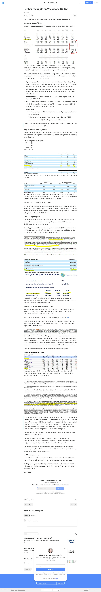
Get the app (56, 590)
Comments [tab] (27, 515)
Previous (29, 505)
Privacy (12, 590)
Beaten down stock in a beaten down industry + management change (41, 540)
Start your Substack (47, 590)
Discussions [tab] (35, 534)
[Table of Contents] (2, 296)
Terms (16, 590)
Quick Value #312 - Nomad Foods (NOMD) (38, 538)
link (68, 317)
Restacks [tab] (33, 515)
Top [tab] (25, 534)
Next (72, 505)
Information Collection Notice (50, 574)
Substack (86, 590)
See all (26, 569)
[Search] (79, 2)
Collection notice (21, 590)
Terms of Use (57, 573)
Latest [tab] (29, 534)
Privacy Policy (62, 574)
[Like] (25, 15)
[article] (50, 541)
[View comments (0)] (28, 15)
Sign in (96, 2)
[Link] (21, 23)
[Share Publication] (82, 2)
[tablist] (30, 515)
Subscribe (89, 2)
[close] (65, 549)
